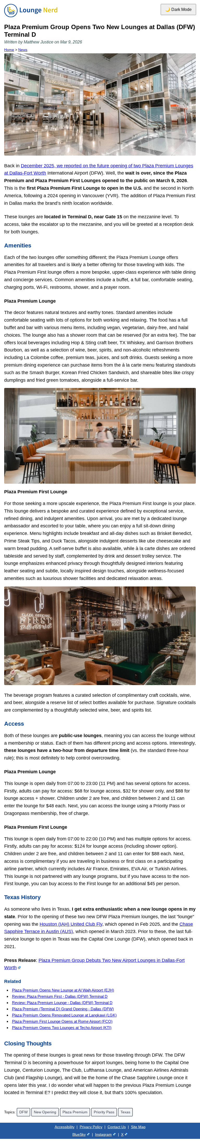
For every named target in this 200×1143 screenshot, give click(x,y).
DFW (23, 1112)
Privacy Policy (91, 1127)
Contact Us (117, 1127)
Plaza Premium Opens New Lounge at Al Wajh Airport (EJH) (63, 990)
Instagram (103, 1134)
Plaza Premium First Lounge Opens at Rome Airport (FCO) (62, 1021)
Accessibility (64, 1127)
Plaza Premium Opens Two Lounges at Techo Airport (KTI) (61, 1027)
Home (9, 50)
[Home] (30, 17)
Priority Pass (104, 1112)
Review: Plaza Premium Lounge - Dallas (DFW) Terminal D (62, 1002)
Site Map (138, 1127)
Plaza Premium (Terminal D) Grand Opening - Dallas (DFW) (63, 1009)
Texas (125, 1112)
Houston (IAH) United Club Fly (71, 924)
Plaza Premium (75, 1112)
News (22, 50)
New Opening (45, 1112)
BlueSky (79, 1134)
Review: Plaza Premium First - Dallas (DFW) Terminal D (60, 996)
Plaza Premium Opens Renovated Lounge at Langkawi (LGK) (64, 1015)
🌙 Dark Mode (178, 9)
